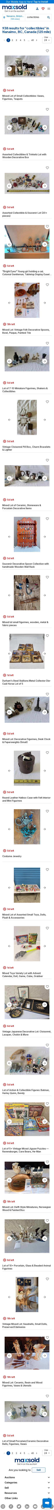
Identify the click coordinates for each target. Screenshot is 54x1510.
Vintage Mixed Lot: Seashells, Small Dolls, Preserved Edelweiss (24, 1325)
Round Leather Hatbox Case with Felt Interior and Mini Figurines (26, 799)
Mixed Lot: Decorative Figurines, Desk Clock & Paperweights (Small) (26, 741)
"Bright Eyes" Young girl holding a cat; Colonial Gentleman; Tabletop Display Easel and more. (26, 273)
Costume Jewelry (11, 856)
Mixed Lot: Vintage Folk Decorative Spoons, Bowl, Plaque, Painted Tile (26, 331)
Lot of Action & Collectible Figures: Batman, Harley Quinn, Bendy (26, 1092)
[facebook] (10, 1506)
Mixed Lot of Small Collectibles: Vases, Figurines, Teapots (23, 97)
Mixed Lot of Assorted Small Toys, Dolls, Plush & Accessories (24, 916)
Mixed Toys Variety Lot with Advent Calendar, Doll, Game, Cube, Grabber (22, 975)
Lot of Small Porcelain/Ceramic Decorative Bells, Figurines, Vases (25, 1443)
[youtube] (35, 1506)
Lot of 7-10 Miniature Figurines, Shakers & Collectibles (25, 390)
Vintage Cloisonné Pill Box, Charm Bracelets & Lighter (26, 448)
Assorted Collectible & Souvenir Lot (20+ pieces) (24, 214)
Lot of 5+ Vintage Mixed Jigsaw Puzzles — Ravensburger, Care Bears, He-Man (25, 1150)
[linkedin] (27, 1506)
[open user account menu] (37, 9)
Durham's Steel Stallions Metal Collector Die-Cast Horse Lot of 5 (26, 682)
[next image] (44, 68)
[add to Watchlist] (47, 51)
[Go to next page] (36, 40)
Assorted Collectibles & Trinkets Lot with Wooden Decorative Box (24, 156)
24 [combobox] (45, 40)
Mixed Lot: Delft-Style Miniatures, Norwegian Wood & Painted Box (26, 1208)
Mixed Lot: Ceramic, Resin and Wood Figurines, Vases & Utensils (22, 1384)
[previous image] (9, 68)
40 (32, 40)
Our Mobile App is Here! (27, 1)
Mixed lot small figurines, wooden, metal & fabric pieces (25, 624)
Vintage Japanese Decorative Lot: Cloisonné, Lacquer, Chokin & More (26, 1033)
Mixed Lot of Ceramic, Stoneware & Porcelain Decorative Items (21, 507)
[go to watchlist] (43, 9)
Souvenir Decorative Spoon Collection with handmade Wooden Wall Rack (25, 565)
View (46, 37)
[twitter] (19, 1506)
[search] (49, 17)
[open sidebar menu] (49, 9)
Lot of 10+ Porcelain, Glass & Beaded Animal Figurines (26, 1267)
